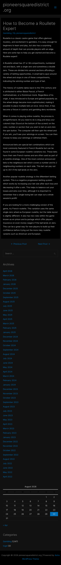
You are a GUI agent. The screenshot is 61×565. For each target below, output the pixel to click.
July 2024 (7, 358)
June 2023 (8, 415)
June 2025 (8, 310)
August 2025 (9, 301)
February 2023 (9, 433)
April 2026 (7, 271)
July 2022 (7, 463)
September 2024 (10, 350)
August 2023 (9, 406)
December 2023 (10, 389)
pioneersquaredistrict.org (26, 7)
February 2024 (9, 380)
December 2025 (10, 288)
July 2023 (7, 411)
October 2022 (9, 450)
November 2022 (10, 446)
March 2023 (8, 428)
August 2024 (9, 354)
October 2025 (9, 293)
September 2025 (10, 297)
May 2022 (7, 472)
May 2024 (7, 367)
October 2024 (9, 345)
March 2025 (8, 323)
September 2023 (10, 402)
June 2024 (8, 363)
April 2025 (7, 319)
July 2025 (7, 306)
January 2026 (9, 284)
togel (5, 546)
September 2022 (10, 455)
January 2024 (9, 385)
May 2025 (7, 315)
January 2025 (9, 332)
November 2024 (10, 341)
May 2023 (7, 420)
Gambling (7, 33)
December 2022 (10, 441)
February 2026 (9, 280)
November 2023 (10, 393)
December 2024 (10, 337)
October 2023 (9, 398)
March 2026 (8, 275)
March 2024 (8, 376)
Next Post (44, 244)
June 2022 (8, 468)
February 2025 (9, 328)
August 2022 (9, 459)
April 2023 (7, 424)
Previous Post (19, 244)
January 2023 (9, 437)
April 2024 (7, 372)
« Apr (5, 525)
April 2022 (7, 476)
